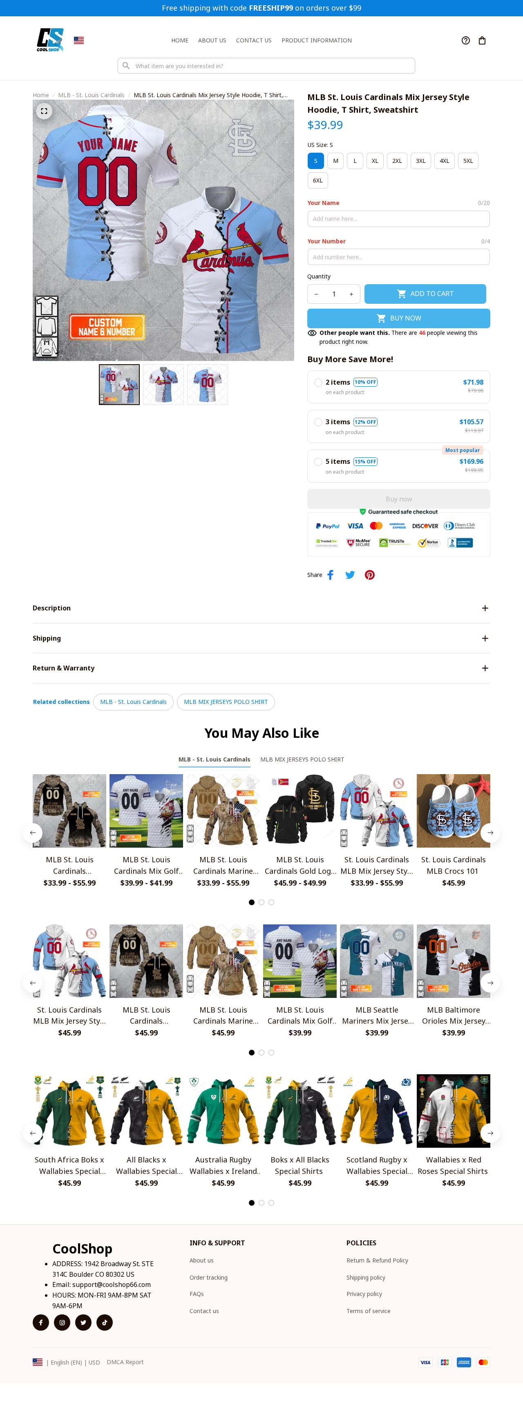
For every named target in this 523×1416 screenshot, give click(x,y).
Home (41, 95)
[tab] (251, 902)
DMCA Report (125, 1362)
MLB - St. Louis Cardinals (91, 95)
